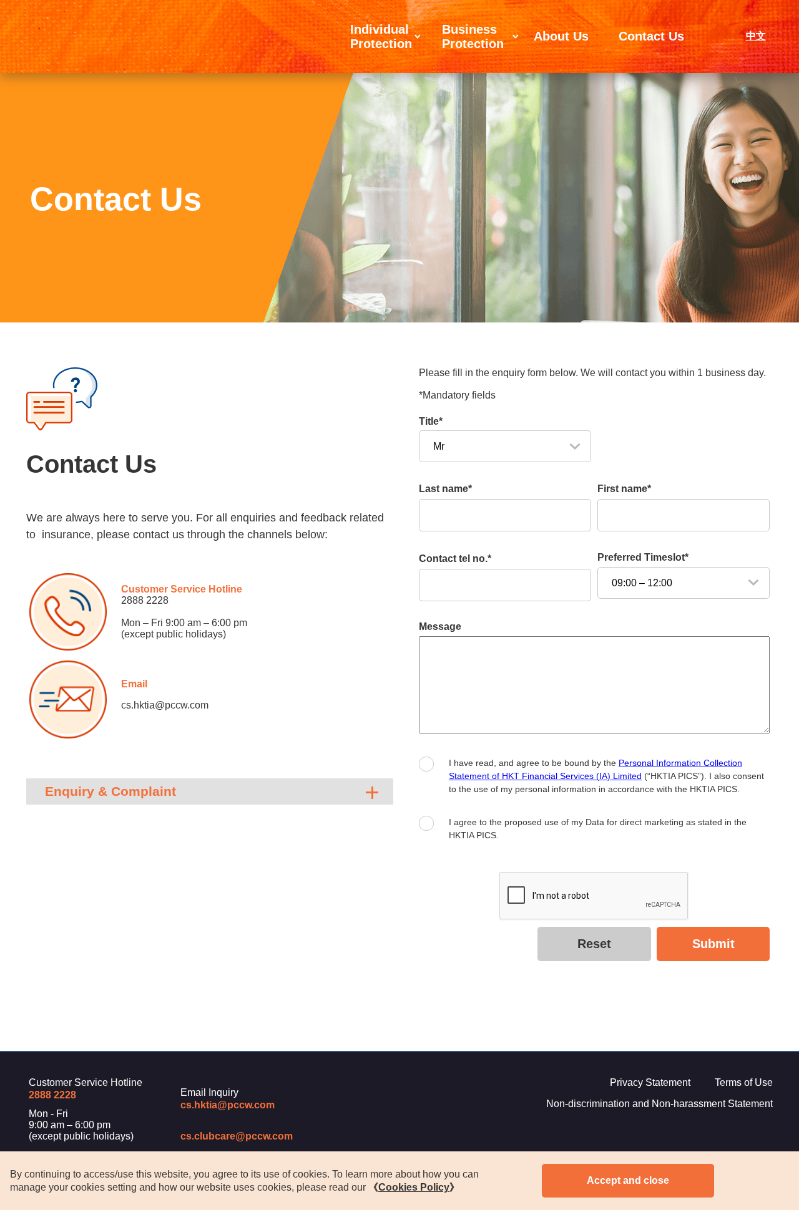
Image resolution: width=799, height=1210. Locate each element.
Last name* (445, 488)
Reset (594, 944)
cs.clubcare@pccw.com (236, 1136)
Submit (713, 944)
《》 (413, 1187)
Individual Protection (381, 36)
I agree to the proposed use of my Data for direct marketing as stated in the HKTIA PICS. (598, 828)
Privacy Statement (650, 1082)
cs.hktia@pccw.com (227, 1105)
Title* (431, 421)
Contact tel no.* (455, 558)
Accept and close (628, 1180)
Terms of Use (744, 1082)
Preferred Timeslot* (643, 557)
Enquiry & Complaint (110, 791)
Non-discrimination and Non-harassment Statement (659, 1103)
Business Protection (473, 36)
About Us (561, 36)
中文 (756, 36)
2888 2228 (145, 600)
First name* (624, 488)
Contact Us (651, 36)
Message (440, 626)
